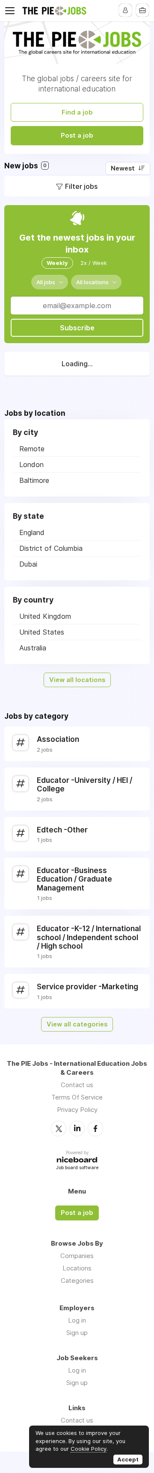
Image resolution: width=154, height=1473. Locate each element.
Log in (77, 1320)
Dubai (28, 564)
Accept (128, 1459)
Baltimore (34, 480)
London (31, 464)
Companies (77, 1256)
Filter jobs (81, 186)
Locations (77, 1268)
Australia (32, 648)
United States (41, 632)
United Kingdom (45, 616)
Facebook (95, 1128)
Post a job (77, 135)
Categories (77, 1280)
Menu (11, 10)
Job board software (77, 1168)
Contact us (77, 1085)
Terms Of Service (77, 1097)
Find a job (77, 112)
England (31, 532)
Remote (31, 448)
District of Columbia (51, 548)
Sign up (77, 1333)
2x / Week (93, 262)
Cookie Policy (89, 1448)
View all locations (77, 680)
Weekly (57, 262)
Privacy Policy (77, 1109)
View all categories (77, 1024)
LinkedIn (77, 1128)
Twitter (58, 1128)
